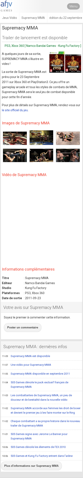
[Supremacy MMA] (65, 62)
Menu (73, 6)
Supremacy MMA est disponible (26, 356)
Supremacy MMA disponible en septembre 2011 (36, 373)
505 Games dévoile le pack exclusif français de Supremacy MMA (35, 384)
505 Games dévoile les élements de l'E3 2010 (34, 447)
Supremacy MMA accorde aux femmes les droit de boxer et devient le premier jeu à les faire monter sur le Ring (41, 410)
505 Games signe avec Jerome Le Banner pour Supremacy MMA (34, 436)
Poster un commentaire (22, 327)
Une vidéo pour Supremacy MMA (26, 364)
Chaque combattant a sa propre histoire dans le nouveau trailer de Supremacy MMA (41, 423)
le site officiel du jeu (15, 110)
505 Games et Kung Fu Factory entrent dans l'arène (37, 455)
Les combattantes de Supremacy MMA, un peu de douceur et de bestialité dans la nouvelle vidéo (37, 397)
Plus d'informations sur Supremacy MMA (31, 465)
